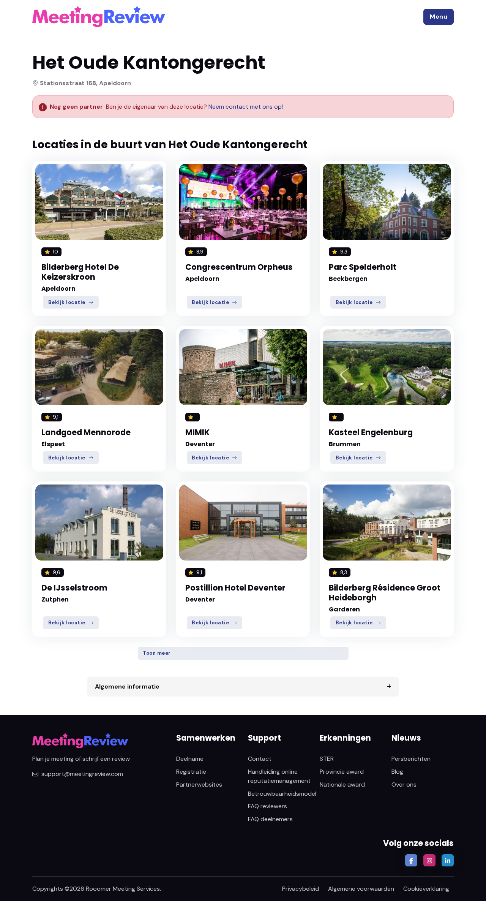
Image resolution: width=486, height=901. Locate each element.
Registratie (191, 772)
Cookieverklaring (426, 889)
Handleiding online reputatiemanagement (279, 776)
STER (327, 759)
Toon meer (157, 653)
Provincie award (342, 772)
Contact (259, 759)
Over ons (404, 785)
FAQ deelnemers (270, 819)
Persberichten (411, 759)
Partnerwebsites (199, 785)
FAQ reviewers (267, 806)
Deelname (190, 759)
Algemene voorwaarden (361, 889)
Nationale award (342, 785)
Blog (397, 772)
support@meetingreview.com (82, 774)
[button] (438, 17)
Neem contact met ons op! (245, 107)
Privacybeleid (300, 889)
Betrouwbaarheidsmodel (282, 794)
